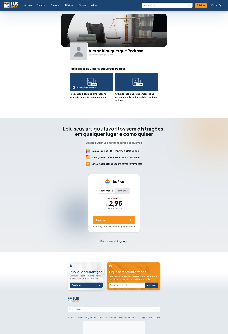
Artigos (28, 5)
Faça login (122, 241)
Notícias (41, 5)
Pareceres (112, 317)
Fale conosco (154, 317)
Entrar (214, 5)
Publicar (201, 5)
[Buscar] (189, 5)
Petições (88, 317)
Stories (82, 5)
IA (96, 5)
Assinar (100, 220)
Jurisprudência (100, 317)
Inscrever (151, 285)
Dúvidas (69, 5)
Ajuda (144, 317)
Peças (54, 5)
